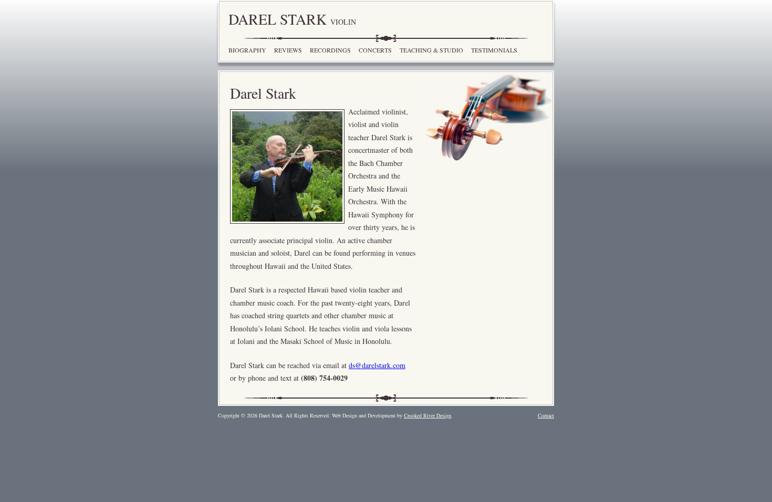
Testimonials (494, 50)
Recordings (330, 50)
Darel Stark (292, 19)
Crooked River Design (427, 415)
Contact (546, 415)
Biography (247, 50)
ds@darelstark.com (377, 365)
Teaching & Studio (431, 50)
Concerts (375, 50)
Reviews (288, 50)
